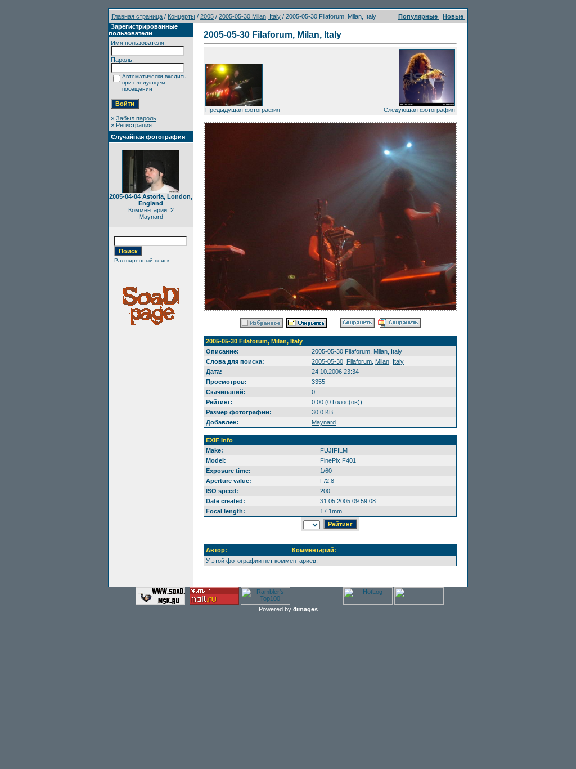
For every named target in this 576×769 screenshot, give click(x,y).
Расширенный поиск (141, 260)
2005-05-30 (327, 361)
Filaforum (359, 361)
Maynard (324, 422)
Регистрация (134, 125)
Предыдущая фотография (242, 109)
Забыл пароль (136, 118)
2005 (207, 16)
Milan (382, 361)
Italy (398, 361)
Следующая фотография (419, 109)
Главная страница (137, 16)
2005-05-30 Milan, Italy (250, 16)
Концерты (181, 16)
